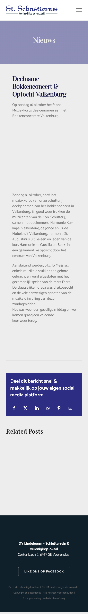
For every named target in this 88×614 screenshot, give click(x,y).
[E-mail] (70, 408)
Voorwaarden (72, 587)
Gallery (44, 470)
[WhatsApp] (48, 408)
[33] (44, 129)
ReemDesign (59, 598)
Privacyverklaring (32, 598)
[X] (25, 408)
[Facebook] (14, 408)
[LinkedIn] (37, 408)
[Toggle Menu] (79, 10)
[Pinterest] (59, 408)
